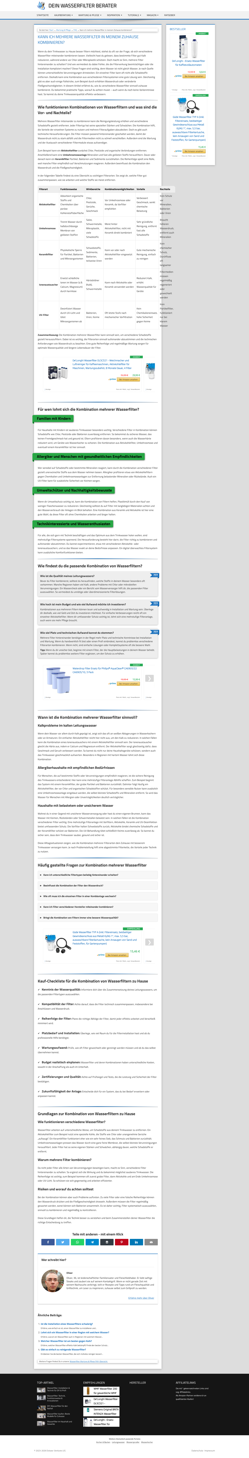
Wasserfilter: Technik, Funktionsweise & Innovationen (56, 1398)
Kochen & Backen (103, 1442)
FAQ (75, 30)
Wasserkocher (147, 1442)
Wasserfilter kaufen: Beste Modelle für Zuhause (58, 1415)
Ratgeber (169, 15)
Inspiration (113, 15)
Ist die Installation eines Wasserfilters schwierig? (67, 1324)
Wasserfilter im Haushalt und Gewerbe (59, 1422)
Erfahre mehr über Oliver (141, 1298)
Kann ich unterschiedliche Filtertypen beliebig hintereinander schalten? (80, 875)
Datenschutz (197, 1450)
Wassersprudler (133, 1442)
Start (51, 30)
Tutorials (133, 15)
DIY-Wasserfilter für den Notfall (57, 1407)
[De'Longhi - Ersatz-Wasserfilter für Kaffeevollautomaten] (188, 57)
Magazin (151, 15)
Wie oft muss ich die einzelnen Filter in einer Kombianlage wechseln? (79, 896)
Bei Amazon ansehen (128, 379)
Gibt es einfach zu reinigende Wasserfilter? (63, 1349)
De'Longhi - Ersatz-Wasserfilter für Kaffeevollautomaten (105, 1424)
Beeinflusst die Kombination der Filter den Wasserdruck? (73, 885)
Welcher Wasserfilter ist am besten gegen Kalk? (66, 1341)
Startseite (43, 15)
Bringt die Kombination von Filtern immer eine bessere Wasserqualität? (80, 918)
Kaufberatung (62, 15)
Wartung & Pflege (88, 15)
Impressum (209, 1450)
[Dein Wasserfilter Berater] (40, 9)
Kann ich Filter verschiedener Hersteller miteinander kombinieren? (78, 907)
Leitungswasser (118, 1442)
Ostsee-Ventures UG (56, 1450)
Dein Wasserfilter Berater (82, 5)
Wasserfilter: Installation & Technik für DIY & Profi (58, 1389)
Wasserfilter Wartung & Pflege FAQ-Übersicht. (89, 1361)
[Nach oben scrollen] (244, 1453)
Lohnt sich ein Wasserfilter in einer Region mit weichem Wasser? (75, 1332)
